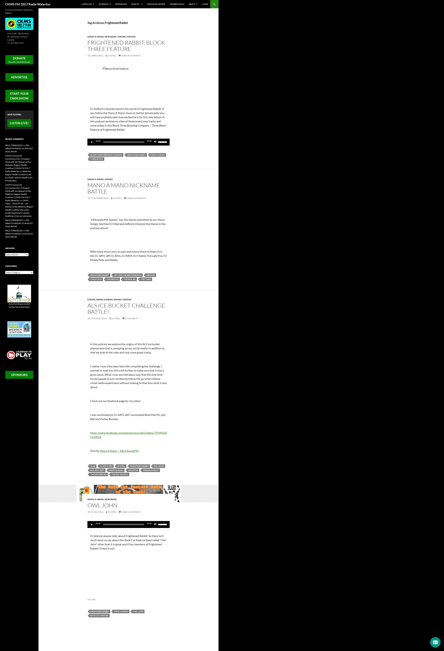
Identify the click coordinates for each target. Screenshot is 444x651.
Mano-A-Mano (95, 36)
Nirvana (150, 275)
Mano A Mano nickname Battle (123, 188)
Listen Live (87, 4)
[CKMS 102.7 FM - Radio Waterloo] (19, 23)
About (192, 4)
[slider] (163, 142)
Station (131, 36)
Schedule (103, 4)
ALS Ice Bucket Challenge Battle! (126, 308)
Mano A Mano (158, 155)
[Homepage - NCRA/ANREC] (19, 329)
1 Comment (131, 318)
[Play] (92, 142)
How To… (135, 4)
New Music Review (156, 4)
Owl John (102, 505)
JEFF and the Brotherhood (128, 275)
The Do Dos (96, 279)
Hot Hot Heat (97, 470)
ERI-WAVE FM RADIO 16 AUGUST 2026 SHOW (19, 148)
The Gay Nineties (98, 474)
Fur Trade (159, 466)
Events (91, 299)
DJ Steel (112, 55)
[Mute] (155, 142)
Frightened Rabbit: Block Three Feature (126, 45)
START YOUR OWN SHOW (19, 96)
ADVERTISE (19, 77)
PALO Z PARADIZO (14, 145)
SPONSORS (19, 375)
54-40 (92, 466)
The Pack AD (129, 279)
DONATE (19, 59)
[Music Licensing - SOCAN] (19, 355)
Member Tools (177, 4)
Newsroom (121, 4)
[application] (128, 142)
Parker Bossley (151, 470)
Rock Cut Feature (99, 615)
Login (205, 4)
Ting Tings (145, 279)
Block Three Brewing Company (106, 155)
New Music (111, 36)
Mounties (133, 470)
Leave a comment (130, 55)
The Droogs (112, 279)
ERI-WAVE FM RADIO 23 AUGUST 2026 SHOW (19, 223)
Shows (122, 36)
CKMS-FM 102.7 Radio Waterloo (27, 4)
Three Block (96, 159)
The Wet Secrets (120, 474)
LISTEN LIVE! (19, 123)
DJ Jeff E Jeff (106, 466)
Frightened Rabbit (136, 155)
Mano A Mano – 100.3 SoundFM (119, 450)
